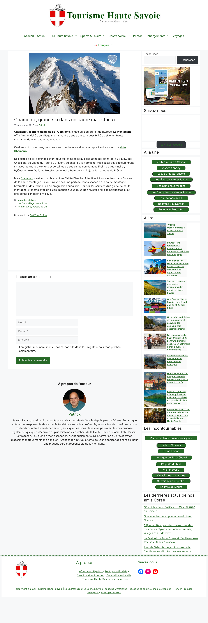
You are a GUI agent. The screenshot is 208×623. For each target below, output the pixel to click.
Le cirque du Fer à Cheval (171, 457)
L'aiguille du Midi (171, 464)
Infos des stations (27, 200)
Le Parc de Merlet (171, 486)
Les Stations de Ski (171, 198)
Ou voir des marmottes (171, 475)
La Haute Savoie (62, 36)
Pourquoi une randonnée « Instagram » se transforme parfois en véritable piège (178, 248)
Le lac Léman (171, 451)
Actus (41, 36)
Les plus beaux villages (171, 185)
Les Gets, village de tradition (32, 203)
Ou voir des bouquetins (171, 481)
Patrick (75, 414)
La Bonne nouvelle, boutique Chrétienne (105, 588)
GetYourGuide (38, 215)
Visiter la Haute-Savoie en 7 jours (171, 438)
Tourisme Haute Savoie (96, 579)
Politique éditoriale (116, 571)
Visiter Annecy (171, 168)
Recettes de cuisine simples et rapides (150, 588)
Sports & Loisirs (90, 36)
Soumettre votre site (118, 575)
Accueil (29, 36)
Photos (138, 36)
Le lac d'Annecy (171, 445)
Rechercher (151, 54)
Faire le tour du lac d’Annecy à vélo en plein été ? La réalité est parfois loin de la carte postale (177, 397)
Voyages (178, 36)
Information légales (91, 571)
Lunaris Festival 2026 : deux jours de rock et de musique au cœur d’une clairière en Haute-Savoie (178, 415)
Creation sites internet (90, 575)
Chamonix (27, 178)
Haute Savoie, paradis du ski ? (33, 206)
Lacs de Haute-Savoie (171, 173)
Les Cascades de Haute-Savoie (171, 192)
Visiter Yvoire (171, 469)
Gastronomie (117, 36)
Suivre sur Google (171, 144)
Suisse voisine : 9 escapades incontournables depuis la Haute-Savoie (176, 287)
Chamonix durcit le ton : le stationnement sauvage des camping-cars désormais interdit (178, 323)
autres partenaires (111, 592)
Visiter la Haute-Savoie (171, 162)
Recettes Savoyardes (171, 203)
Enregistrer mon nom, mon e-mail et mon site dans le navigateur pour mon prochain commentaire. (70, 349)
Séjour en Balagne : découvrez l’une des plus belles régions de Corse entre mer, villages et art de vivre (168, 529)
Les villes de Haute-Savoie (171, 179)
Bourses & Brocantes (171, 209)
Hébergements (155, 36)
